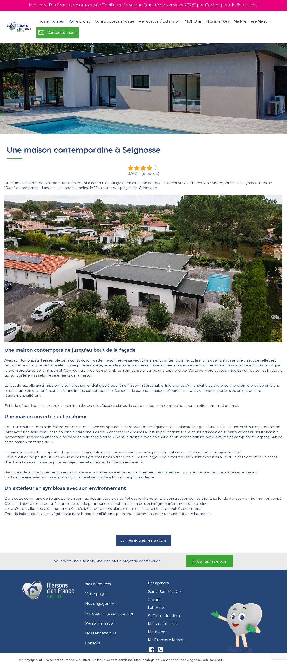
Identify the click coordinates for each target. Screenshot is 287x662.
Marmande (158, 632)
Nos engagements (102, 604)
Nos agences (217, 21)
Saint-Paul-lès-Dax (165, 591)
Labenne (156, 608)
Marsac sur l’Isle (162, 624)
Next (276, 268)
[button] (143, 540)
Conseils (92, 643)
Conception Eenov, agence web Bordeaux (192, 660)
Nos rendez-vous (100, 633)
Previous (11, 268)
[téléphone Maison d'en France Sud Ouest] (160, 650)
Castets (154, 600)
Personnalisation (100, 623)
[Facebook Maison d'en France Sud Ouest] (152, 650)
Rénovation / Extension (159, 21)
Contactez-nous (61, 32)
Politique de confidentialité (112, 660)
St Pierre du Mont (164, 616)
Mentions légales (146, 660)
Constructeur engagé (114, 21)
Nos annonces (51, 21)
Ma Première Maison (252, 21)
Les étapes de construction (109, 613)
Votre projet (96, 594)
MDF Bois (193, 21)
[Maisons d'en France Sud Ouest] (19, 27)
